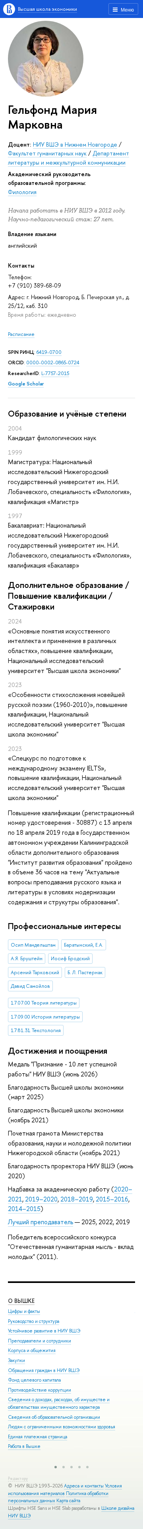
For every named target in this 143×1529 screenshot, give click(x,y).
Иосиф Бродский (70, 958)
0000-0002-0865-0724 (52, 362)
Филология (22, 192)
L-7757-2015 (55, 373)
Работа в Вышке (24, 1446)
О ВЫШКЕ (21, 1301)
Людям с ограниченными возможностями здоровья (61, 1427)
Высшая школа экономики (47, 9)
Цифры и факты (24, 1311)
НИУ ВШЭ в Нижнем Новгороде (75, 144)
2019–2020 (41, 1199)
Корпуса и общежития (32, 1350)
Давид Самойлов (30, 986)
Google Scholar (26, 383)
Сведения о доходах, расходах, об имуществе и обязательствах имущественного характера (59, 1403)
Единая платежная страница (37, 1437)
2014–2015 (24, 1208)
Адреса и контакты (84, 1486)
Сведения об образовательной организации (54, 1417)
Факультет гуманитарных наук (47, 153)
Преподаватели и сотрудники (39, 1341)
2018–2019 (76, 1199)
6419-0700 (49, 352)
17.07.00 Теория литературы (44, 1002)
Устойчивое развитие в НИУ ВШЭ (44, 1331)
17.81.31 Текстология (36, 1030)
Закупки (16, 1360)
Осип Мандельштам (33, 944)
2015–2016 (112, 1199)
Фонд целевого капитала (34, 1380)
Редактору (18, 1478)
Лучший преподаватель (40, 1221)
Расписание (21, 334)
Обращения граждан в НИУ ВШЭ (43, 1370)
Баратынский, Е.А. (83, 944)
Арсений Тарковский (35, 972)
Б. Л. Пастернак (85, 972)
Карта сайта (68, 1500)
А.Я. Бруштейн (27, 958)
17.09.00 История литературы (45, 1016)
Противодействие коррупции (39, 1390)
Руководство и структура (33, 1321)
